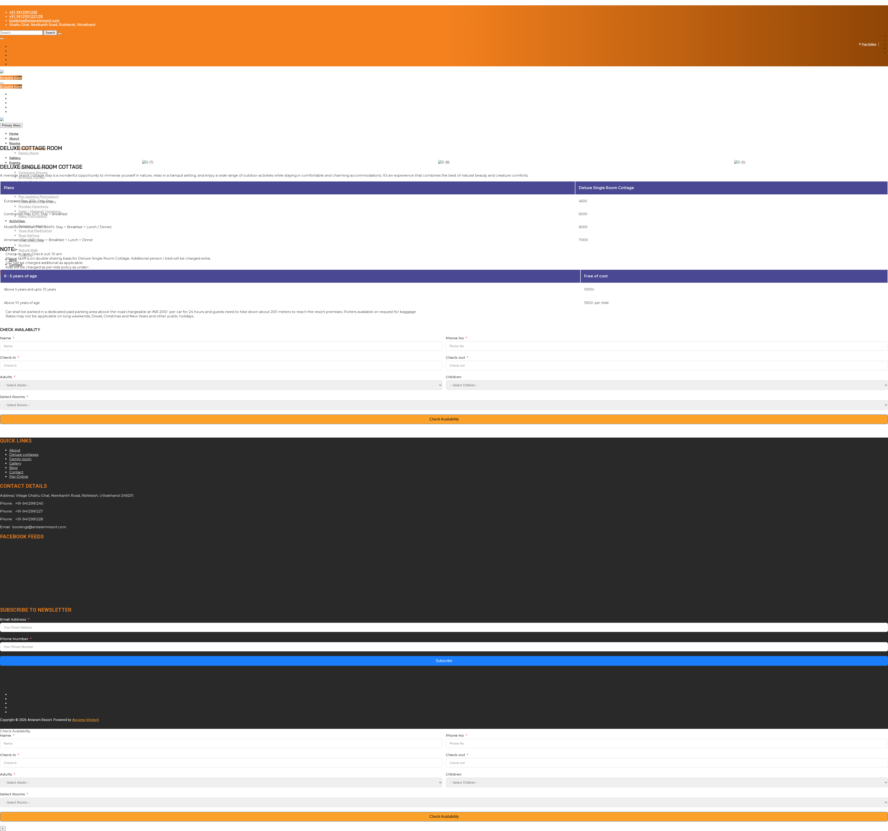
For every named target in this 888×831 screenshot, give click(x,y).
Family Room (28, 153)
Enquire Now (11, 78)
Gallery (15, 158)
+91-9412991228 (28, 519)
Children (453, 377)
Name (5, 338)
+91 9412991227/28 (26, 16)
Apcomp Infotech (85, 720)
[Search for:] (22, 32)
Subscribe (444, 661)
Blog (13, 468)
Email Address (13, 619)
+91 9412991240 (23, 12)
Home (13, 134)
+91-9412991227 (28, 511)
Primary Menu (11, 125)
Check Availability (444, 419)
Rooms (14, 143)
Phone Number (14, 639)
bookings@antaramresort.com (34, 20)
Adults (6, 377)
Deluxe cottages (23, 454)
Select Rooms (12, 397)
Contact (16, 472)
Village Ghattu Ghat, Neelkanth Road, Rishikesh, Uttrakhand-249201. (75, 495)
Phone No (455, 338)
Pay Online (869, 44)
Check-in (8, 357)
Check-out (455, 357)
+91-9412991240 (28, 503)
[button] (4, 162)
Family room (20, 459)
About (14, 138)
